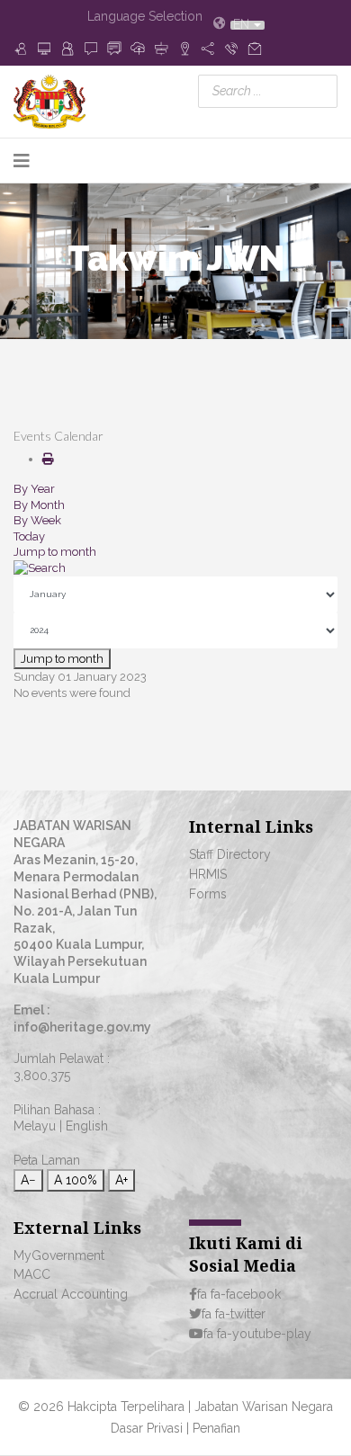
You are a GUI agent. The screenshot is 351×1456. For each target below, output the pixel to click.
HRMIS (208, 874)
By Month (39, 505)
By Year (34, 489)
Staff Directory (230, 854)
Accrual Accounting (71, 1294)
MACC (32, 1274)
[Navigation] (22, 160)
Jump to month (55, 551)
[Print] (48, 459)
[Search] (176, 568)
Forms (208, 894)
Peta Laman (47, 1160)
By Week (37, 520)
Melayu (35, 1126)
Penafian (216, 1428)
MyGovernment (59, 1255)
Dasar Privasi (148, 1428)
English (87, 1126)
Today (29, 536)
